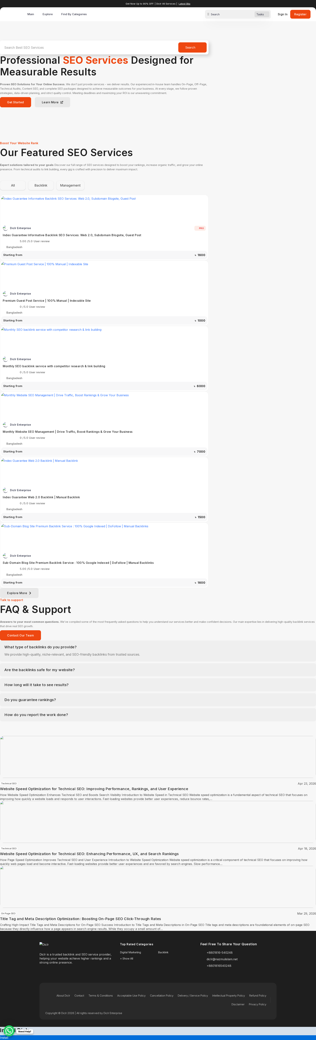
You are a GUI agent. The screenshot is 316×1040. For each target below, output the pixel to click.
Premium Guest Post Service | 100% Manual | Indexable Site (47, 300)
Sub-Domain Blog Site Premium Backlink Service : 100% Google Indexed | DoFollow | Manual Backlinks (78, 563)
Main (30, 14)
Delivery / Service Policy (193, 995)
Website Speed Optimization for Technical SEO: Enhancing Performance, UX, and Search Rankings (89, 854)
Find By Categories (74, 14)
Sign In (283, 14)
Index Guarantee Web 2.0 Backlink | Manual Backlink (41, 497)
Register (300, 14)
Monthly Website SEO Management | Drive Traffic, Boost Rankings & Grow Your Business (68, 431)
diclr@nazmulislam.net (222, 959)
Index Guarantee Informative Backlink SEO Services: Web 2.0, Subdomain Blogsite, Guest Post (72, 235)
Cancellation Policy (161, 995)
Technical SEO (9, 783)
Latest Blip (184, 3)
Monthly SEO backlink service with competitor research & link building (54, 366)
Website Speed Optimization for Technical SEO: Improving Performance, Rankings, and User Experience (94, 789)
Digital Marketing (130, 952)
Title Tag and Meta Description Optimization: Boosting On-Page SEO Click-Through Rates (80, 919)
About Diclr (63, 995)
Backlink (163, 952)
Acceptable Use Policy (131, 995)
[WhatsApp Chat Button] (9, 1030)
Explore (48, 14)
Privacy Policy (257, 1004)
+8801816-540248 (220, 952)
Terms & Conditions (101, 995)
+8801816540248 (219, 966)
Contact (79, 995)
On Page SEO (8, 913)
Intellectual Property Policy (228, 995)
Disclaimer (238, 1004)
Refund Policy (257, 995)
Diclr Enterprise (20, 228)
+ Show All (126, 958)
